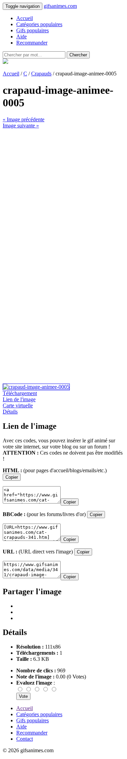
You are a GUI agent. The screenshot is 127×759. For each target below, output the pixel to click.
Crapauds (41, 73)
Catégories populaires (39, 24)
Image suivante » (21, 125)
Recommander (31, 43)
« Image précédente (23, 119)
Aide (21, 36)
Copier (11, 477)
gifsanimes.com (60, 6)
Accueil (24, 18)
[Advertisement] (63, 192)
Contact (24, 739)
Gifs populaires (32, 30)
